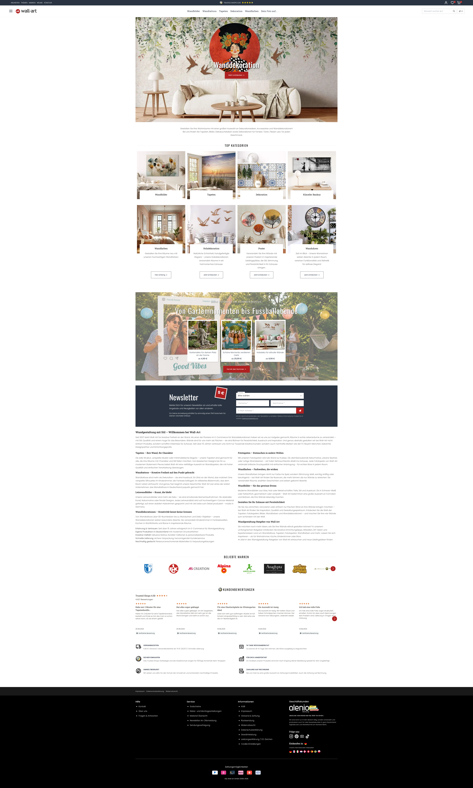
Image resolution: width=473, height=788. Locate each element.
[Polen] (319, 751)
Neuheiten (15, 2)
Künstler (48, 2)
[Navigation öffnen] (10, 11)
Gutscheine (195, 706)
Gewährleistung (248, 734)
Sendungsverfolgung (200, 725)
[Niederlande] (301, 751)
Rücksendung (247, 720)
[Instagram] (291, 736)
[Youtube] (302, 736)
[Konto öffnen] (446, 2)
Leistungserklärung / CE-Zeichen (256, 739)
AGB (243, 706)
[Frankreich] (294, 751)
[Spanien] (312, 751)
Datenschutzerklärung (250, 418)
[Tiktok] (307, 736)
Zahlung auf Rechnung (257, 669)
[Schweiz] (308, 751)
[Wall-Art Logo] (26, 11)
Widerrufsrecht (172, 691)
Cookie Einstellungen (251, 744)
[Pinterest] (297, 736)
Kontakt (142, 706)
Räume (39, 2)
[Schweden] (315, 751)
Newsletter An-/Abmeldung (203, 720)
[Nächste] (333, 568)
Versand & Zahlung (250, 715)
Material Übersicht (198, 715)
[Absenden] (300, 411)
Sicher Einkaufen (151, 657)
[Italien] (297, 751)
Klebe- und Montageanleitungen (206, 711)
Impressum (140, 691)
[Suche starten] (453, 11)
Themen (24, 2)
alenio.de (292, 716)
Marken (32, 2)
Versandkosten (151, 645)
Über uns (143, 711)
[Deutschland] (290, 751)
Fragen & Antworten (148, 715)
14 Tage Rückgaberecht (257, 645)
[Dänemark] (305, 751)
